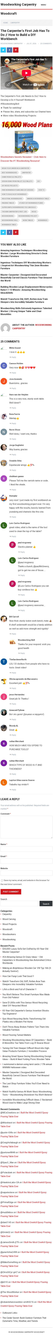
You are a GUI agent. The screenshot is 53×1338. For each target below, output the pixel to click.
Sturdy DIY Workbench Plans (31, 203)
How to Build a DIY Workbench (14, 194)
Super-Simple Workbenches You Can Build (19, 207)
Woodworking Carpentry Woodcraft (18, 9)
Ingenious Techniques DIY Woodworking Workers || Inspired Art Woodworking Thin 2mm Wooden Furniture (26, 265)
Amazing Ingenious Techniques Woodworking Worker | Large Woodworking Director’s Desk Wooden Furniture (24, 253)
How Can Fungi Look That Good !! (18, 976)
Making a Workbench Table (38, 199)
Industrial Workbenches (12, 199)
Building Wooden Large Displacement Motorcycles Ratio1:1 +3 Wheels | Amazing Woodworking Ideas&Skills (26, 290)
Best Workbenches (9, 173)
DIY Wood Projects (10, 186)
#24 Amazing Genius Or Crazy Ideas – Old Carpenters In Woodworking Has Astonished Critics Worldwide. (26, 960)
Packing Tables (8, 203)
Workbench (42, 220)
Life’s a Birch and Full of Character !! (19, 989)
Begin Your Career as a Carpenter (15, 168)
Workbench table (9, 225)
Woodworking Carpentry (12, 44)
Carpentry (15, 23)
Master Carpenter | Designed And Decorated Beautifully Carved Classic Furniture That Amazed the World (26, 278)
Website (4, 868)
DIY (38, 181)
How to (41, 190)
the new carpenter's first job (14, 212)
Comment (6, 814)
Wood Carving (9, 919)
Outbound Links (9, 1313)
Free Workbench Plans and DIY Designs (17, 190)
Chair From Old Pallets (11, 177)
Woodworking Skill (10, 220)
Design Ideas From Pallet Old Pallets (17, 181)
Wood (34, 212)
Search (4, 899)
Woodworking (7, 216)
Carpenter (26, 173)
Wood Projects (9, 924)
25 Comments (46, 44)
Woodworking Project (27, 216)
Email (4, 856)
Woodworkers (9, 934)
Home (5, 23)
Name (4, 844)
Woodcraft (7, 929)
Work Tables (28, 220)
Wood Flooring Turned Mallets (16, 1035)
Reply (14, 357)
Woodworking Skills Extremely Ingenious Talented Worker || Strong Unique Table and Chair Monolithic (26, 311)
